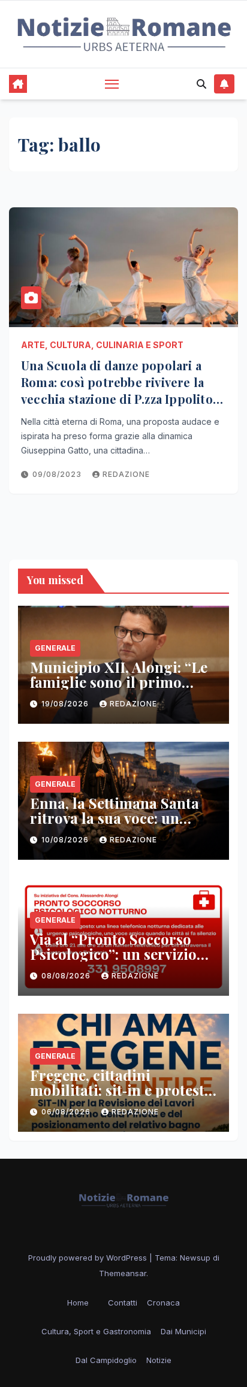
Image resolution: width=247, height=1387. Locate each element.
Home (78, 1302)
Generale (55, 647)
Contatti (122, 1302)
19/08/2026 (66, 703)
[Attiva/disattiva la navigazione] (112, 83)
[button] (201, 84)
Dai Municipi (183, 1331)
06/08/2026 (67, 1111)
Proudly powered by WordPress (88, 1257)
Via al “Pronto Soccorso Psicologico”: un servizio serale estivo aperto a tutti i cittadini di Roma (122, 961)
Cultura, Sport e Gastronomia (96, 1331)
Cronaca (163, 1302)
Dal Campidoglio (106, 1360)
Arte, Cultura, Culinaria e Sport (102, 345)
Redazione (126, 474)
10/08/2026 (66, 839)
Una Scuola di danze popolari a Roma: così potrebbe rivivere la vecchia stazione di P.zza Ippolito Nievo (117, 390)
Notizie (158, 1360)
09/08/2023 (58, 474)
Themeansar (122, 1273)
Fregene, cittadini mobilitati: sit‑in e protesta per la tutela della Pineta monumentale (121, 1097)
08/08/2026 (67, 975)
